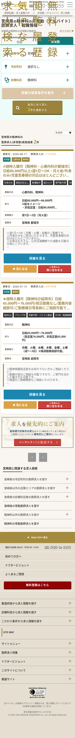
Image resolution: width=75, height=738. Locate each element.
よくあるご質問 (14, 574)
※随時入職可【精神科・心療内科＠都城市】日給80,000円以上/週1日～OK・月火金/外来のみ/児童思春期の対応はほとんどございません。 (37, 171)
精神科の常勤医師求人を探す (21, 523)
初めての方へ (13, 556)
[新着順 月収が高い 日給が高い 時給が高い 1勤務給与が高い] (64, 133)
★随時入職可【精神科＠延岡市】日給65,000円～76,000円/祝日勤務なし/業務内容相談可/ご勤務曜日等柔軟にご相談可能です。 (37, 303)
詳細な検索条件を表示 (37, 93)
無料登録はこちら (37, 585)
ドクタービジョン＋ (17, 565)
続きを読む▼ (67, 31)
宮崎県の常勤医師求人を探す (21, 506)
